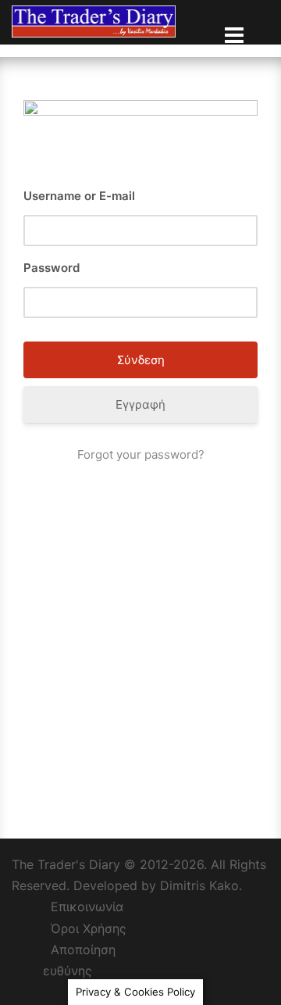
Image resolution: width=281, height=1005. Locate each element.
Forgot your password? (141, 454)
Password (51, 267)
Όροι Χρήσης (88, 928)
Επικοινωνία (87, 906)
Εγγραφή (140, 404)
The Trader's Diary (66, 864)
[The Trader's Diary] (94, 20)
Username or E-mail (79, 195)
